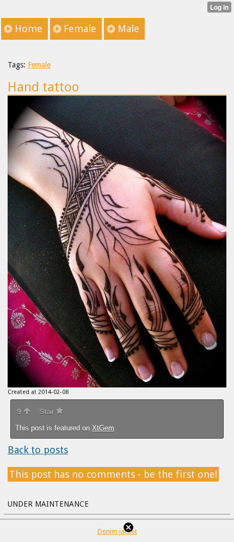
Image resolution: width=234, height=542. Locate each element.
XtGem (103, 428)
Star (47, 411)
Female (39, 64)
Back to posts (38, 449)
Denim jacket (117, 531)
